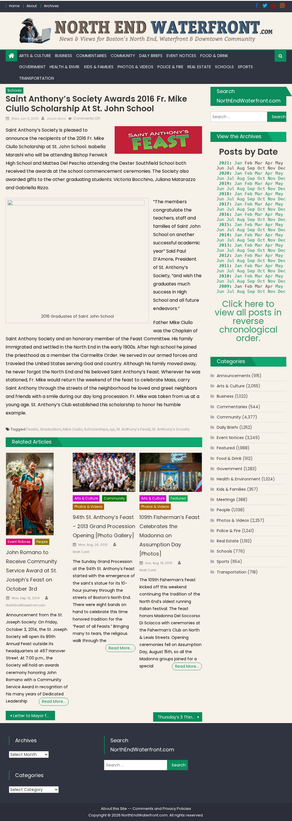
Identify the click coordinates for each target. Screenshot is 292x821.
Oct (261, 178)
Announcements (233, 376)
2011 (224, 265)
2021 (224, 163)
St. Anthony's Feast (133, 429)
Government (32, 67)
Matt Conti (81, 552)
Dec (282, 178)
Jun (220, 178)
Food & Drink (214, 56)
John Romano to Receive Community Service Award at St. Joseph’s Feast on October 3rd (31, 570)
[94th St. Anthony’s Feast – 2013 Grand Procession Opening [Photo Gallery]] (104, 472)
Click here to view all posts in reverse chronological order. (248, 321)
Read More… (54, 701)
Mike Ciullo (72, 429)
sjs (112, 429)
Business (63, 56)
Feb (248, 173)
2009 (224, 286)
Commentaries (91, 56)
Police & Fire (170, 67)
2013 (224, 245)
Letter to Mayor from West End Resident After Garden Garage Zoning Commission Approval (34, 716)
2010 (224, 276)
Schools (224, 67)
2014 (224, 235)
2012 (224, 255)
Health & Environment (238, 479)
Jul (230, 178)
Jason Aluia (56, 118)
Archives (51, 5)
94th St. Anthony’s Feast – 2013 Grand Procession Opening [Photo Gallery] (104, 526)
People (42, 541)
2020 (224, 173)
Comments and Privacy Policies (162, 808)
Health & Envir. (65, 67)
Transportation (36, 78)
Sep (251, 178)
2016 (224, 214)
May (279, 173)
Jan (238, 163)
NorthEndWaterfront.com (25, 605)
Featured (178, 498)
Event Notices (181, 56)
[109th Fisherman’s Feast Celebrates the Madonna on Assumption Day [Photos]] (170, 472)
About (32, 5)
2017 (224, 204)
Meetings (226, 499)
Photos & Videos (135, 67)
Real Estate (199, 67)
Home (14, 5)
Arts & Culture (35, 56)
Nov (271, 178)
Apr (269, 173)
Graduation (50, 429)
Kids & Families (98, 67)
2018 (224, 193)
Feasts (32, 429)
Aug (241, 178)
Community (123, 56)
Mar (259, 173)
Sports (245, 67)
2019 (224, 183)
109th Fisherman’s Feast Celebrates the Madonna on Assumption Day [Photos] (169, 535)
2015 (224, 224)
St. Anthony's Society (171, 429)
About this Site (114, 808)
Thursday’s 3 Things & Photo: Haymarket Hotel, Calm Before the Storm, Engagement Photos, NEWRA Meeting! (180, 717)
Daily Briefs (151, 56)
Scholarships (96, 429)
